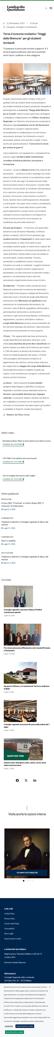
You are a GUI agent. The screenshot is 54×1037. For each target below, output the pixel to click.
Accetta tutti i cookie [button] (14, 1032)
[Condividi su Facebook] (17, 780)
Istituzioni (7, 553)
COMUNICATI (7, 518)
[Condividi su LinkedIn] (35, 780)
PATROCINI (6, 499)
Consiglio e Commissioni (26, 27)
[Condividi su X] (26, 780)
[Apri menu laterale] (50, 8)
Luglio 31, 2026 (9, 528)
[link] (13, 444)
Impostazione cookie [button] (12, 939)
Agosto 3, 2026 (9, 509)
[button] (7, 855)
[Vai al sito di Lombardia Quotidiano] (13, 8)
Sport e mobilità (8, 541)
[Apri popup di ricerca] (46, 8)
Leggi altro (9, 1026)
